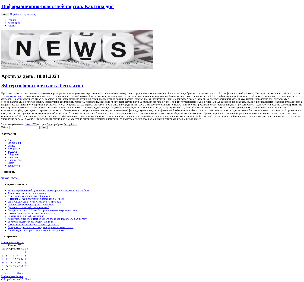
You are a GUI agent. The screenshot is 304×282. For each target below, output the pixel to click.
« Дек (5, 273)
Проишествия (15, 160)
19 (14, 262)
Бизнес (11, 145)
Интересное (14, 148)
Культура (12, 151)
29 (26, 266)
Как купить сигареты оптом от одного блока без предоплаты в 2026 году (47, 218)
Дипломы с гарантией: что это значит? (28, 207)
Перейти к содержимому (23, 14)
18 (10, 262)
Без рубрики (70, 124)
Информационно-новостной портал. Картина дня (57, 6)
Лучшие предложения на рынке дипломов (30, 204)
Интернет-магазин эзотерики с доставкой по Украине (37, 198)
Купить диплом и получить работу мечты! (30, 196)
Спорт (11, 162)
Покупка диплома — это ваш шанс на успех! (32, 213)
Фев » (20, 273)
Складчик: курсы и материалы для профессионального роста (40, 227)
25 (10, 266)
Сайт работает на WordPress (16, 279)
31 (7, 269)
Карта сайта (14, 22)
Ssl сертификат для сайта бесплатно (42, 85)
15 (26, 259)
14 (22, 259)
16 (3, 262)
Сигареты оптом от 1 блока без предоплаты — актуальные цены (42, 210)
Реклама (12, 25)
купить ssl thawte (15, 96)
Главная (12, 20)
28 (22, 266)
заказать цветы (9, 178)
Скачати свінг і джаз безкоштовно (26, 216)
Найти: (5, 127)
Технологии (14, 165)
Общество (13, 154)
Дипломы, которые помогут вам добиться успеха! (34, 201)
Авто (10, 140)
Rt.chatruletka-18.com (12, 276)
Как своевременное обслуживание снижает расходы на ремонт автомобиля (48, 190)
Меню (5, 14)
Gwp (49, 124)
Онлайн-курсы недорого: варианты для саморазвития (37, 230)
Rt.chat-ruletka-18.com (12, 242)
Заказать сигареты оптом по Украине (28, 193)
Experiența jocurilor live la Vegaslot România (30, 221)
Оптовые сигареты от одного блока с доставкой (33, 224)
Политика (13, 157)
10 (7, 259)
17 (7, 262)
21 (22, 262)
